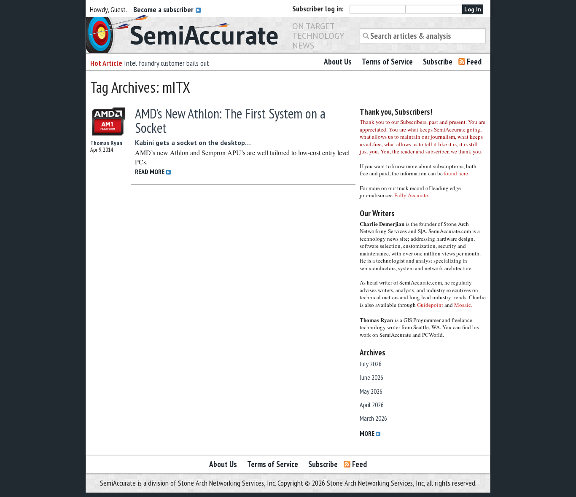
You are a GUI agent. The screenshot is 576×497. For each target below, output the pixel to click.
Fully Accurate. (411, 195)
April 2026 (372, 404)
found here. (456, 173)
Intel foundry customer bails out (166, 63)
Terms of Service (387, 61)
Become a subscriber (164, 9)
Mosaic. (463, 305)
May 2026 (371, 391)
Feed (474, 61)
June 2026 (371, 377)
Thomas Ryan (106, 143)
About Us (338, 61)
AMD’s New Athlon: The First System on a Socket (230, 121)
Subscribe (437, 61)
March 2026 (373, 418)
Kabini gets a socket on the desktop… (193, 142)
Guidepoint (430, 305)
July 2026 (371, 364)
